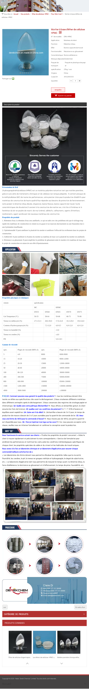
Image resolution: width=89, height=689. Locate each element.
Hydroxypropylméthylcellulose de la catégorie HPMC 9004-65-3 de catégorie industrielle (44, 657)
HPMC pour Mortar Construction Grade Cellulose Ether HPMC (68, 657)
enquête (58, 89)
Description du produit (11, 104)
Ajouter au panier (65, 95)
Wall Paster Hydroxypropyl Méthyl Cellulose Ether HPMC (20, 657)
